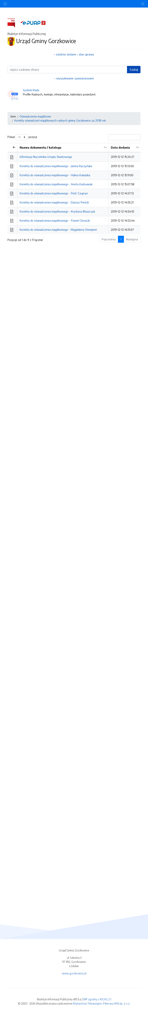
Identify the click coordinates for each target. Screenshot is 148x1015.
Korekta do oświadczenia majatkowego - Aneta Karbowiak (56, 184)
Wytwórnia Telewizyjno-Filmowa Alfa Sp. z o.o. (101, 1003)
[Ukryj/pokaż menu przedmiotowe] (5, 4)
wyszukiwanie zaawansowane (75, 78)
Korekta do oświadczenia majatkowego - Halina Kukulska (55, 175)
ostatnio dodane (66, 54)
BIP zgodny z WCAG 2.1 (97, 999)
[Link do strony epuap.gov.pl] (32, 22)
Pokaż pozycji (22, 137)
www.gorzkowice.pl (74, 973)
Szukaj (134, 69)
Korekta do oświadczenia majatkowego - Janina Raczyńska (56, 166)
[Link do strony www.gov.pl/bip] (14, 22)
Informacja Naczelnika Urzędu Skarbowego (46, 156)
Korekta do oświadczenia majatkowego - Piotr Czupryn (54, 193)
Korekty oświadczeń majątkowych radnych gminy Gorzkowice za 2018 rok (60, 120)
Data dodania (120, 147)
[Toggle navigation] (143, 4)
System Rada (31, 90)
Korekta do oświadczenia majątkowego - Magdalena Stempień (58, 229)
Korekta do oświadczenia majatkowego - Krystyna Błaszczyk (57, 211)
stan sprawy (86, 54)
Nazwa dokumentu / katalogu (40, 147)
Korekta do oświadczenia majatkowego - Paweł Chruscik (55, 220)
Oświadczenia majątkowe (35, 116)
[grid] (74, 188)
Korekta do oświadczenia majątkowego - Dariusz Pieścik (54, 202)
